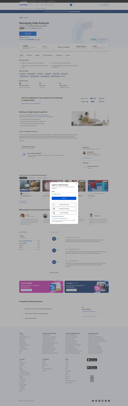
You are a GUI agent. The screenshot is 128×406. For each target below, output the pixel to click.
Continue (64, 198)
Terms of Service (58, 221)
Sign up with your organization (58, 216)
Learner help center (64, 218)
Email (53, 191)
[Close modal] (76, 184)
